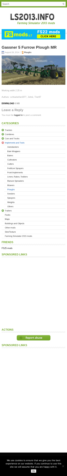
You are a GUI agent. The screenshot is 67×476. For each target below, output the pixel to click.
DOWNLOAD (8, 103)
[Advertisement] (33, 292)
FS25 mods (7, 248)
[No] (63, 466)
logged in (18, 115)
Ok (33, 471)
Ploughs (27, 52)
